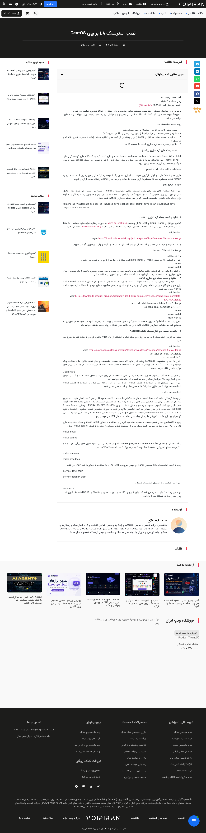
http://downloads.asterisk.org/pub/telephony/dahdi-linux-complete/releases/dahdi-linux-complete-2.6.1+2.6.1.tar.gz (128, 298)
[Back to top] (197, 132)
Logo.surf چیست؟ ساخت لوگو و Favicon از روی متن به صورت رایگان (142, 603)
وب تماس (50, 4)
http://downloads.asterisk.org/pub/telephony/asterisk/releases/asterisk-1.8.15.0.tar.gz (135, 350)
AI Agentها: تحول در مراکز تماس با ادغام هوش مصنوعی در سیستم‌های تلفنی (21, 173)
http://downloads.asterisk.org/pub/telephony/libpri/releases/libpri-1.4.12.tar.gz (139, 239)
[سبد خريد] (27, 13)
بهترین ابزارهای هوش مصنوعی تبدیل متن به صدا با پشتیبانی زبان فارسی (65, 603)
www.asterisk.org (117, 223)
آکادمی (191, 13)
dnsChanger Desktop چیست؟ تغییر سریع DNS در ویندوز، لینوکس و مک (21, 123)
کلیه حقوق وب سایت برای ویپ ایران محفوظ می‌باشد (103, 828)
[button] (36, 13)
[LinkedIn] (83, 786)
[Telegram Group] (98, 786)
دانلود (116, 13)
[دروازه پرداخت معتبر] (34, 784)
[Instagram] (91, 786)
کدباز (163, 13)
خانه (200, 13)
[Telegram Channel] (76, 786)
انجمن (125, 13)
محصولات (176, 13)
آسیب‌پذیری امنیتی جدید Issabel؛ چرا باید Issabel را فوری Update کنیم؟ (21, 74)
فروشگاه (136, 13)
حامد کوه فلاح (146, 105)
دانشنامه (150, 13)
